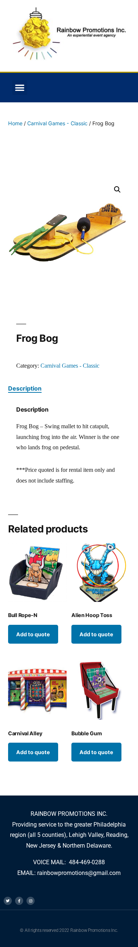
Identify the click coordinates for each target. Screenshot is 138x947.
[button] (19, 87)
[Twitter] (8, 901)
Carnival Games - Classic (57, 123)
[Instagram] (30, 901)
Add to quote (33, 634)
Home (15, 123)
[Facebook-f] (19, 901)
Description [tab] (25, 388)
